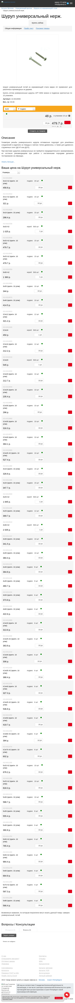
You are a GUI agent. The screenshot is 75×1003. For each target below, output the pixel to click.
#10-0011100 (7, 508)
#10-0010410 (7, 357)
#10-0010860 (7, 418)
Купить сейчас (37, 23)
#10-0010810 (7, 311)
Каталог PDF (44, 970)
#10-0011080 (7, 466)
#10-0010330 (7, 224)
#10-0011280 (7, 882)
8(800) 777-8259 (60, 2)
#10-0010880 (7, 450)
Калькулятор (44, 964)
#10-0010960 (7, 283)
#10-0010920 (7, 210)
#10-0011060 (7, 731)
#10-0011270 (7, 868)
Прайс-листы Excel (9, 976)
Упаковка (5, 964)
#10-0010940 (7, 253)
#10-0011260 (7, 852)
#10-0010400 (7, 327)
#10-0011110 (7, 536)
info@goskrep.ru (60, 4)
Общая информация (13, 28)
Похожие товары (43, 28)
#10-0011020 (7, 668)
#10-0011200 (7, 778)
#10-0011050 (7, 715)
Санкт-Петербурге (54, 980)
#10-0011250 (7, 836)
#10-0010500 (7, 494)
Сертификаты (7, 968)
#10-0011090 (7, 480)
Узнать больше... (8, 162)
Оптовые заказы (8, 961)
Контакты (42, 956)
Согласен (59, 998)
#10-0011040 (7, 699)
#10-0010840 (7, 387)
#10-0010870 (7, 434)
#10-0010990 (7, 620)
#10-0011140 (7, 578)
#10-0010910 (7, 194)
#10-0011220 (7, 808)
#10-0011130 (7, 564)
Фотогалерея (44, 973)
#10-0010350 (7, 269)
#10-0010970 (7, 297)
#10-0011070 (7, 747)
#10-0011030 (7, 683)
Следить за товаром (37, 131)
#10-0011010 (7, 652)
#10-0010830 (7, 371)
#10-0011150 (7, 592)
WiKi (41, 961)
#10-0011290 (7, 898)
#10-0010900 (7, 178)
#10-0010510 (7, 522)
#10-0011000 (7, 636)
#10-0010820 (7, 341)
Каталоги (5, 970)
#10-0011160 (7, 606)
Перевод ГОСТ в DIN (10, 973)
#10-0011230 (7, 822)
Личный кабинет (45, 976)
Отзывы (42, 959)
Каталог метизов (45, 968)
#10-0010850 (7, 403)
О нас (3, 956)
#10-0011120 (7, 550)
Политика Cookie (7, 999)
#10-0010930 (7, 238)
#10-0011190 (7, 762)
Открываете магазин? (10, 959)
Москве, (42, 980)
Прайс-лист (28, 28)
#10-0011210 (7, 794)
